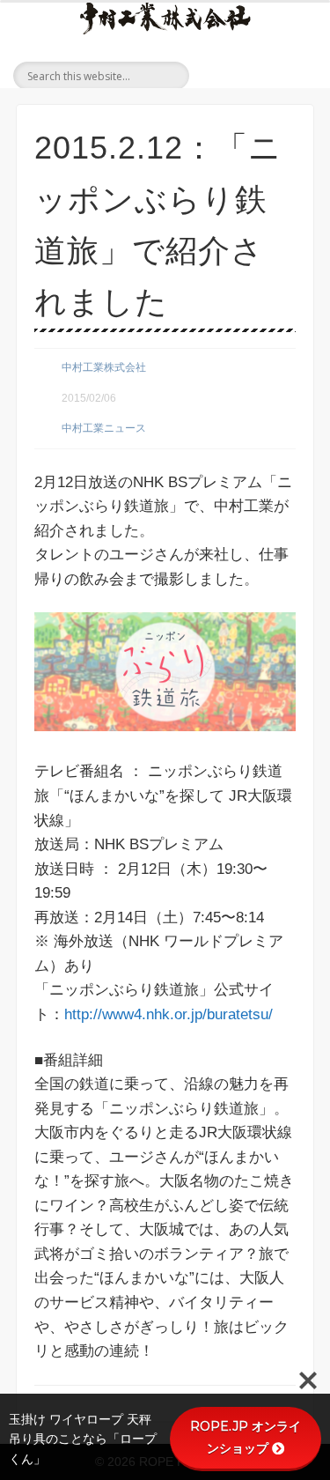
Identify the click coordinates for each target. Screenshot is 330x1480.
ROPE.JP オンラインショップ (245, 1437)
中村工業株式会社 (104, 367)
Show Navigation (295, 74)
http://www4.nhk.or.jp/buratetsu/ (168, 1014)
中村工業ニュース (104, 428)
